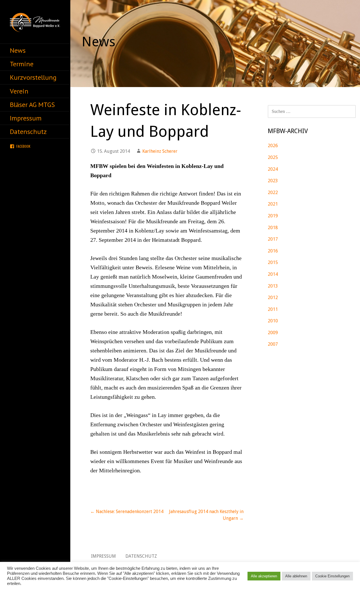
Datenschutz (28, 131)
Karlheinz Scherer (159, 151)
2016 (273, 251)
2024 (273, 169)
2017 (273, 239)
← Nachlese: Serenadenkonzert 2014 (126, 511)
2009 (273, 332)
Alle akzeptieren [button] (264, 576)
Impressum (26, 118)
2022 (273, 192)
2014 (273, 274)
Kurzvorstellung (33, 77)
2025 (273, 157)
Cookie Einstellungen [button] (332, 576)
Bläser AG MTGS (32, 104)
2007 (273, 344)
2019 (273, 215)
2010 (273, 321)
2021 (273, 204)
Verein (19, 91)
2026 (273, 145)
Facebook (23, 146)
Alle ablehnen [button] (296, 576)
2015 (273, 262)
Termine (21, 64)
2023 (273, 180)
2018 (273, 227)
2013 (273, 286)
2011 (273, 309)
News (18, 50)
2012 (273, 297)
